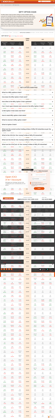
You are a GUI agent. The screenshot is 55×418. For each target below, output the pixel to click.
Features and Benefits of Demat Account (23, 223)
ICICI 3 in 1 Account (31, 236)
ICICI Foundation (39, 225)
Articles (46, 206)
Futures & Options (6, 216)
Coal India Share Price (14, 252)
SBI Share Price (5, 228)
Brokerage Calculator (30, 221)
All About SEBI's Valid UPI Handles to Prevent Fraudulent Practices (23, 208)
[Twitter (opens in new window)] (6, 269)
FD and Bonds (5, 210)
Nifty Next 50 (39, 213)
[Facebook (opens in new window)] (2, 269)
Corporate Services (14, 215)
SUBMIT (39, 188)
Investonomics (47, 212)
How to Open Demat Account (23, 235)
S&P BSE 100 (39, 209)
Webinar (46, 207)
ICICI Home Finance (40, 237)
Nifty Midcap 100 (39, 212)
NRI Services (13, 213)
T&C (42, 182)
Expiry (10, 32)
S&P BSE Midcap (39, 207)
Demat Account (30, 237)
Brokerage (13, 206)
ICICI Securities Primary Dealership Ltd (40, 240)
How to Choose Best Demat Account (23, 220)
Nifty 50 (38, 218)
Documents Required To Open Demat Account (23, 226)
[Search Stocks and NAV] (51, 1)
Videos (46, 209)
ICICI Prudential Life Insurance (40, 231)
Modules (46, 210)
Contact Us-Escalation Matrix (14, 219)
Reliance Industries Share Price (6, 231)
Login (39, 1)
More (36, 185)
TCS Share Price (14, 245)
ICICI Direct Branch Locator (14, 230)
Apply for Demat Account (46, 1)
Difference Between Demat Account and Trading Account (23, 232)
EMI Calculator (30, 217)
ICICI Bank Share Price (14, 255)
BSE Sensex (39, 210)
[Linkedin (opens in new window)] (9, 269)
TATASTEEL (46, 32)
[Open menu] (53, 1)
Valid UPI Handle (14, 236)
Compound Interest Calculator (31, 209)
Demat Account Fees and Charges (23, 230)
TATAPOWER (51, 32)
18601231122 (22, 199)
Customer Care (13, 210)
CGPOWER (37, 32)
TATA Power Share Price (14, 247)
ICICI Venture (39, 234)
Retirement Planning (14, 207)
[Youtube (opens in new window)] (11, 269)
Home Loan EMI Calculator (30, 228)
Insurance (4, 212)
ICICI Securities (39, 226)
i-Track (46, 217)
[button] (16, 32)
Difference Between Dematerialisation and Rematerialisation (23, 212)
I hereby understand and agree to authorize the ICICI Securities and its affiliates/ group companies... (39, 184)
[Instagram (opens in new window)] (4, 269)
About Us (12, 216)
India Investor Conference (5, 222)
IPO (3, 218)
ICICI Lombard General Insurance (40, 228)
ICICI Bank (38, 223)
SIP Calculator (30, 224)
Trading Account (31, 239)
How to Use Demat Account (23, 218)
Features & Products (14, 228)
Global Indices (39, 206)
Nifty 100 (38, 215)
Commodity (5, 209)
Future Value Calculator (30, 214)
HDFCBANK (33, 32)
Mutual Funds (5, 207)
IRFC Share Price (6, 234)
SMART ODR (13, 222)
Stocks (4, 206)
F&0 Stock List (5, 32)
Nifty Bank (38, 216)
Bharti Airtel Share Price (14, 250)
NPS (3, 215)
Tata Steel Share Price (5, 240)
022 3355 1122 (33, 199)
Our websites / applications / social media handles (48, 220)
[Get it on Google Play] (50, 269)
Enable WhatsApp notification (37, 182)
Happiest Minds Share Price (14, 243)
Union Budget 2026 (6, 219)
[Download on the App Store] (42, 269)
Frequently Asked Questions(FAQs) (14, 226)
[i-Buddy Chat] (50, 416)
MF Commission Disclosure (14, 233)
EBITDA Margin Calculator (30, 212)
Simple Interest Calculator (30, 207)
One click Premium (14, 209)
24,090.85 (13, 36)
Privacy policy (13, 220)
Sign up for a (39, 171)
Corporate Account (31, 240)
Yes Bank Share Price (5, 237)
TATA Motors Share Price (14, 257)
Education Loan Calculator (30, 230)
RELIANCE (41, 32)
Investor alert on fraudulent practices (14, 224)
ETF (3, 213)
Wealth (12, 212)
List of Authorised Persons (48, 223)
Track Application (48, 226)
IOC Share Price (5, 235)
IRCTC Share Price (6, 232)
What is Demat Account (22, 215)
